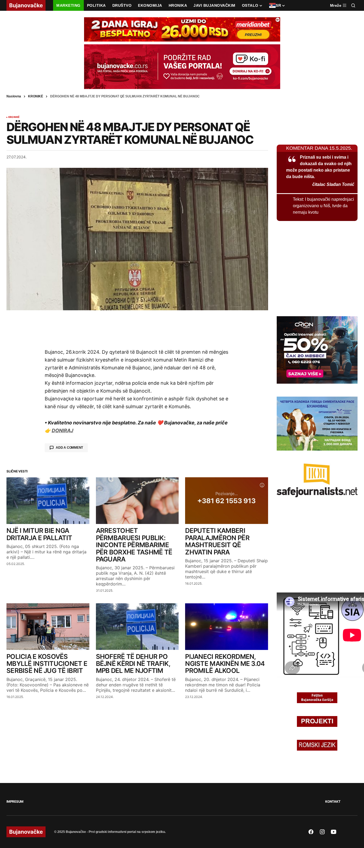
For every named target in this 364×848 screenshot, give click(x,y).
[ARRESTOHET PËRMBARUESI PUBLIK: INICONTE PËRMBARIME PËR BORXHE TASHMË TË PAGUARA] (137, 500)
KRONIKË (35, 96)
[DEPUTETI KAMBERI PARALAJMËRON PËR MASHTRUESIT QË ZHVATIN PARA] (226, 500)
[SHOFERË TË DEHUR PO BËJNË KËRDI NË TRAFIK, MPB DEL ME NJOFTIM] (137, 626)
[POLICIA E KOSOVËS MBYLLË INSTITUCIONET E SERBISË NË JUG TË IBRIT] (47, 626)
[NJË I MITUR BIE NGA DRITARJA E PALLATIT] (47, 500)
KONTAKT (332, 801)
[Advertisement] (137, 329)
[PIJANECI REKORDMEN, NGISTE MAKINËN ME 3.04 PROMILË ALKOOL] (226, 626)
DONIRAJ (62, 430)
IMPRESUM (14, 801)
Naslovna (13, 96)
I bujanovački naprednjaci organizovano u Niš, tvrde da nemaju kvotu (323, 205)
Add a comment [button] (69, 447)
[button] (353, 5)
